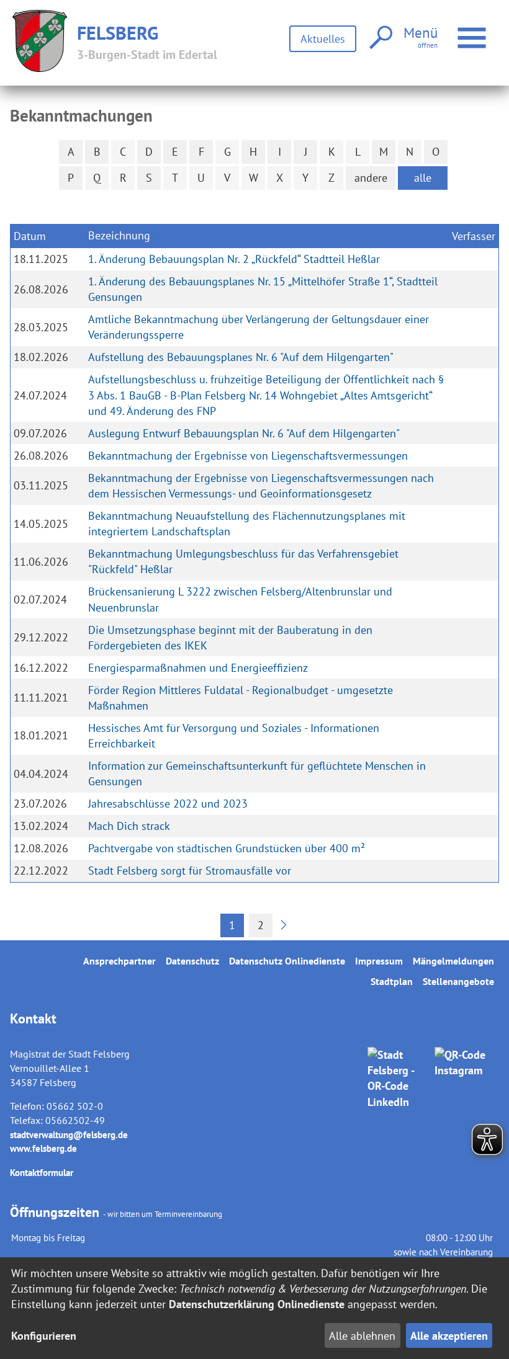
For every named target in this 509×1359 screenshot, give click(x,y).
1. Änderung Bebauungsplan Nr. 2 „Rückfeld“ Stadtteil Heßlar (234, 259)
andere (370, 178)
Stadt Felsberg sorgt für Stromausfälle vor (189, 870)
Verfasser (473, 236)
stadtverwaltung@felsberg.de (69, 1135)
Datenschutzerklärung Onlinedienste (257, 1304)
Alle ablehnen (362, 1336)
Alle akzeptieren (449, 1336)
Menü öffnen (488, 30)
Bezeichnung (119, 235)
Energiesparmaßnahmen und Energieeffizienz (198, 668)
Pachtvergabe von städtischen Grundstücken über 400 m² (226, 848)
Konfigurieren (43, 1336)
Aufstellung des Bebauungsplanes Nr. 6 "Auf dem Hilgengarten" (241, 357)
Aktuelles (322, 39)
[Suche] (379, 38)
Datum (30, 236)
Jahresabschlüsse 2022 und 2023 (168, 803)
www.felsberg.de (43, 1148)
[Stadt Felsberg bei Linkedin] (398, 1118)
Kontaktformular (41, 1173)
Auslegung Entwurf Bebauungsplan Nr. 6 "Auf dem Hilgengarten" (244, 433)
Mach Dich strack (129, 826)
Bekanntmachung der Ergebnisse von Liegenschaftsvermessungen (248, 455)
